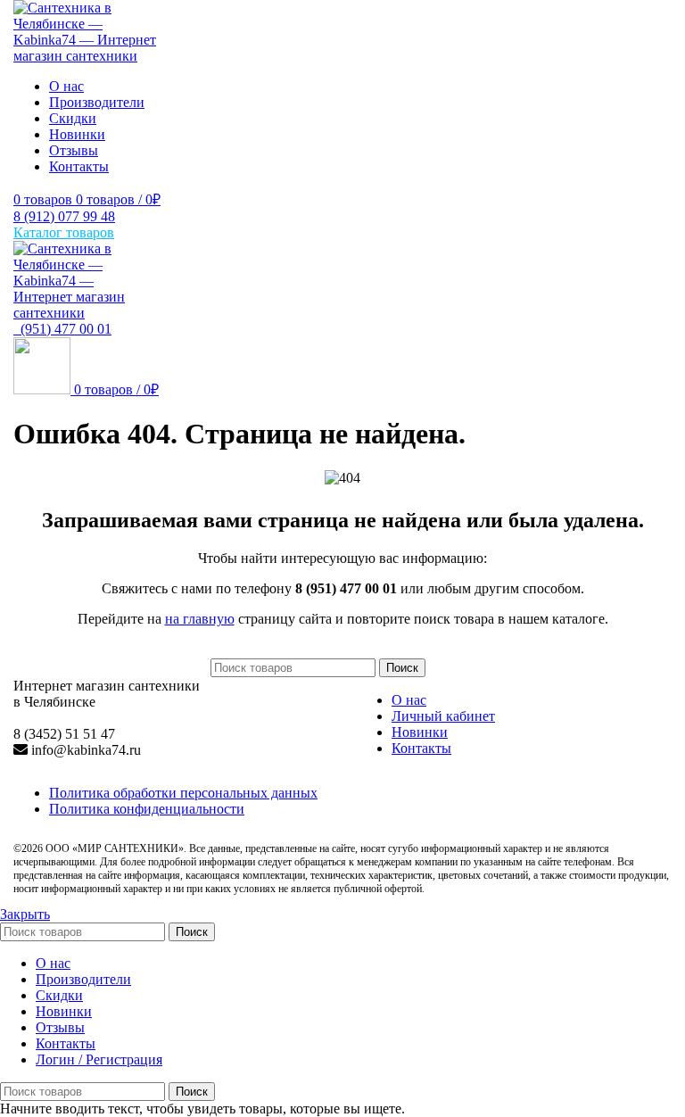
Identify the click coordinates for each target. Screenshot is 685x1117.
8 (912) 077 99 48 (64, 216)
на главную (200, 618)
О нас (409, 699)
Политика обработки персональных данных (183, 792)
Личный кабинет (443, 716)
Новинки (420, 732)
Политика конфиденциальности (146, 808)
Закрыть (25, 914)
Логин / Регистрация (99, 1059)
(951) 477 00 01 (62, 328)
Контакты (421, 748)
